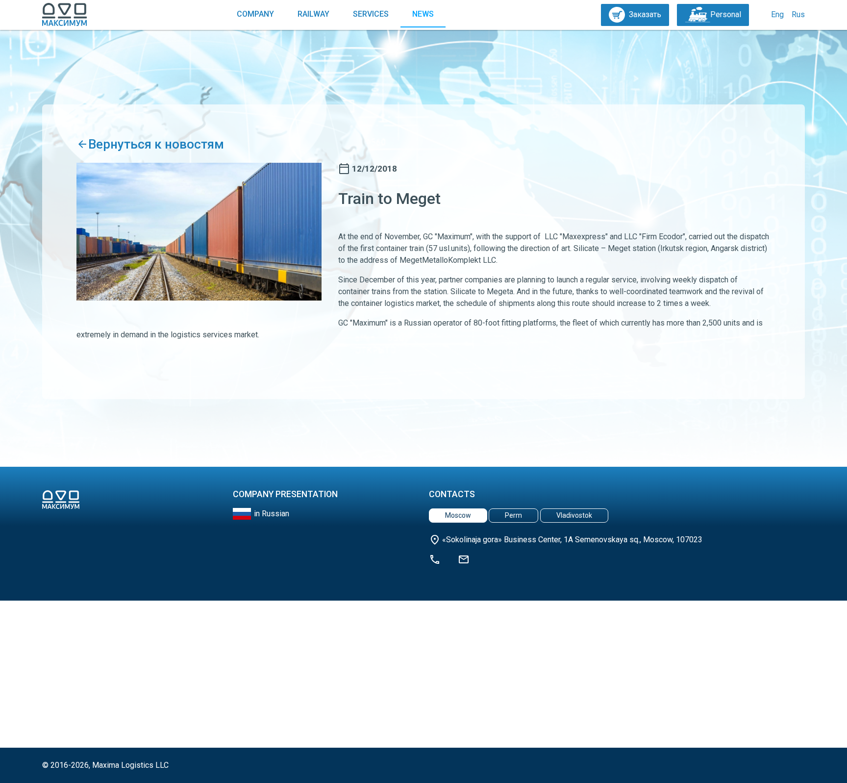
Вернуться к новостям (156, 144)
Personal (725, 14)
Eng (777, 14)
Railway (313, 14)
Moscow (458, 515)
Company (255, 14)
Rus (798, 14)
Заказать (645, 14)
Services (371, 14)
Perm (513, 515)
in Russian (271, 513)
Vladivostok (574, 515)
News (423, 14)
